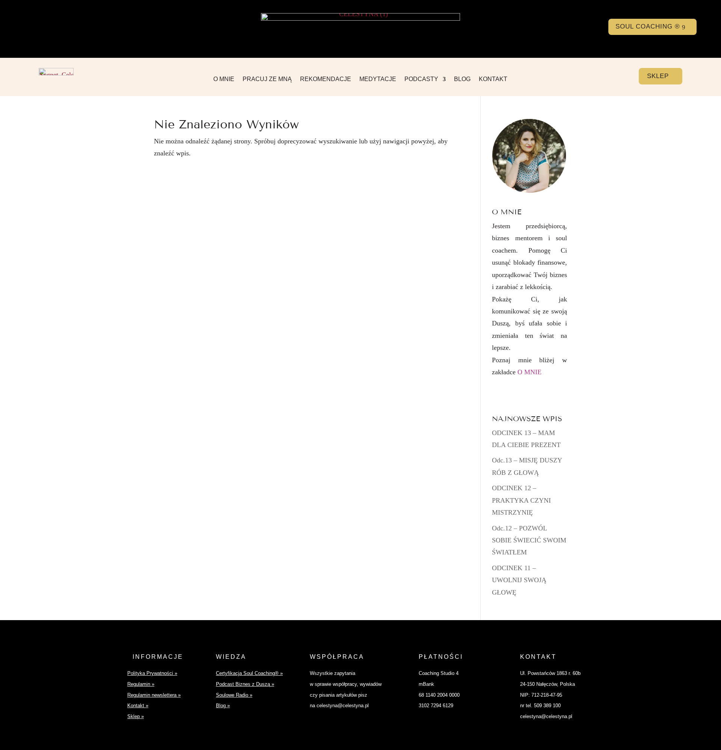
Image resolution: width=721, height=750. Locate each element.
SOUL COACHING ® (647, 26)
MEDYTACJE (377, 79)
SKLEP (658, 76)
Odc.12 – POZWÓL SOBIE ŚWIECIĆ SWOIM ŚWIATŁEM (529, 540)
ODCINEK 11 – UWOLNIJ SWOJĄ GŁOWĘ (519, 580)
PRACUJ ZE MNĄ (267, 79)
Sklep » (135, 716)
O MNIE (223, 79)
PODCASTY (421, 79)
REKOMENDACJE (325, 79)
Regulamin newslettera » (154, 695)
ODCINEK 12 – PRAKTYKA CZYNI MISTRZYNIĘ (521, 500)
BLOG (462, 79)
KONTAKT (493, 79)
